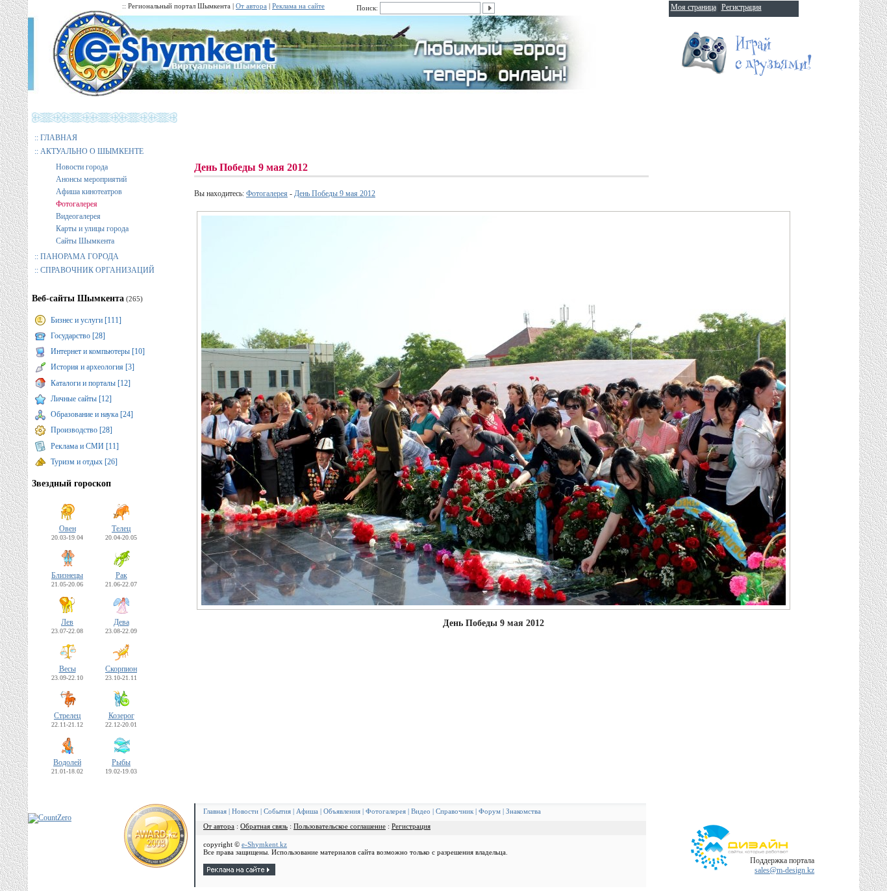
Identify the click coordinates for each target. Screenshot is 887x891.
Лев (67, 622)
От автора (251, 6)
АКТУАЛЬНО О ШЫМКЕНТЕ (92, 151)
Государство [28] (78, 335)
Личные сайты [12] (81, 398)
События (277, 811)
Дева (121, 622)
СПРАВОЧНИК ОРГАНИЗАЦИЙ (97, 270)
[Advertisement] (430, 130)
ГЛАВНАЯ (58, 137)
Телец (121, 528)
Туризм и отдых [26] (84, 461)
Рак (121, 575)
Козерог (121, 715)
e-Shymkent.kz (264, 844)
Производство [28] (81, 429)
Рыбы (121, 762)
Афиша (307, 811)
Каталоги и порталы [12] (91, 383)
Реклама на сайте (298, 6)
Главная (215, 811)
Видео (421, 811)
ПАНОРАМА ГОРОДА (79, 256)
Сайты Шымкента (85, 240)
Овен (67, 528)
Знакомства (523, 811)
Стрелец (67, 715)
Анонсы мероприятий (91, 179)
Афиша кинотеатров (89, 191)
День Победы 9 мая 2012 (334, 193)
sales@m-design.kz (784, 870)
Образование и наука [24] (92, 414)
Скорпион (121, 668)
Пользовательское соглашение (340, 826)
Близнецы (67, 575)
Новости (245, 811)
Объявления (341, 811)
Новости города (82, 166)
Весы (67, 668)
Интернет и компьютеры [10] (98, 351)
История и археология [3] (92, 366)
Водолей (67, 762)
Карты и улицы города (92, 228)
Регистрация (411, 826)
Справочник (454, 811)
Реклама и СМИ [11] (85, 446)
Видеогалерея (78, 216)
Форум (490, 811)
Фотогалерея (76, 203)
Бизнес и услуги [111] (86, 320)
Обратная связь (264, 826)
